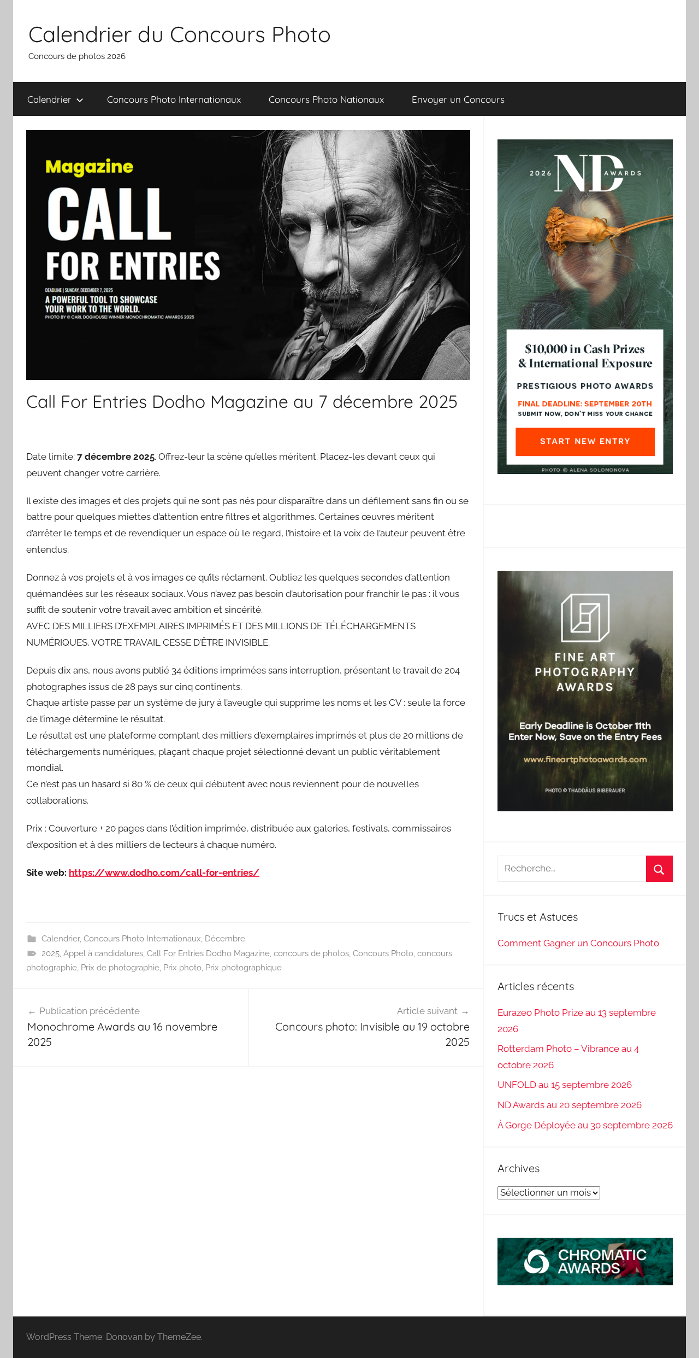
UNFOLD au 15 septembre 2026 (564, 1084)
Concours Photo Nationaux (326, 99)
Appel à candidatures (103, 953)
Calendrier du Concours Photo (179, 34)
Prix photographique (243, 968)
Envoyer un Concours (458, 99)
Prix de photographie (120, 968)
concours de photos (311, 953)
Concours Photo (383, 953)
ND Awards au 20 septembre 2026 (569, 1104)
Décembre (225, 939)
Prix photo (182, 968)
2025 (51, 953)
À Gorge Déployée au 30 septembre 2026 (585, 1125)
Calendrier (49, 99)
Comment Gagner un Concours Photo (578, 943)
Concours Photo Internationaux (174, 99)
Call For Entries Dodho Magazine (208, 953)
